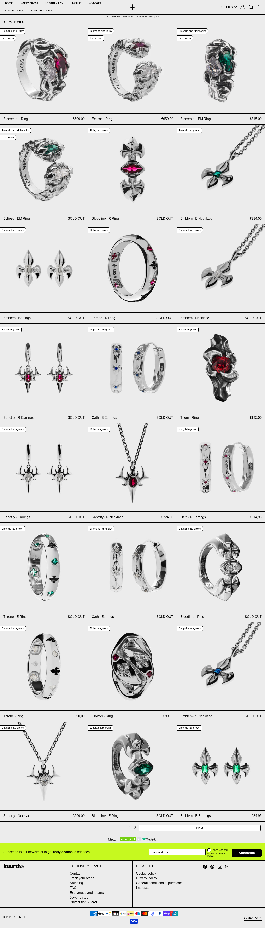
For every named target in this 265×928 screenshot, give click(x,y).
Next (199, 828)
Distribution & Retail (84, 902)
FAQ (73, 887)
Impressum (144, 887)
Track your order (82, 878)
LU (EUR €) (227, 7)
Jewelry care (79, 897)
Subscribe (247, 853)
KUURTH (19, 917)
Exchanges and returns (87, 892)
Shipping (76, 883)
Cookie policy (146, 873)
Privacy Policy (146, 878)
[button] (250, 7)
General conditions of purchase (159, 883)
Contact (75, 873)
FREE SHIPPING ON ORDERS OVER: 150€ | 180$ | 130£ (133, 17)
